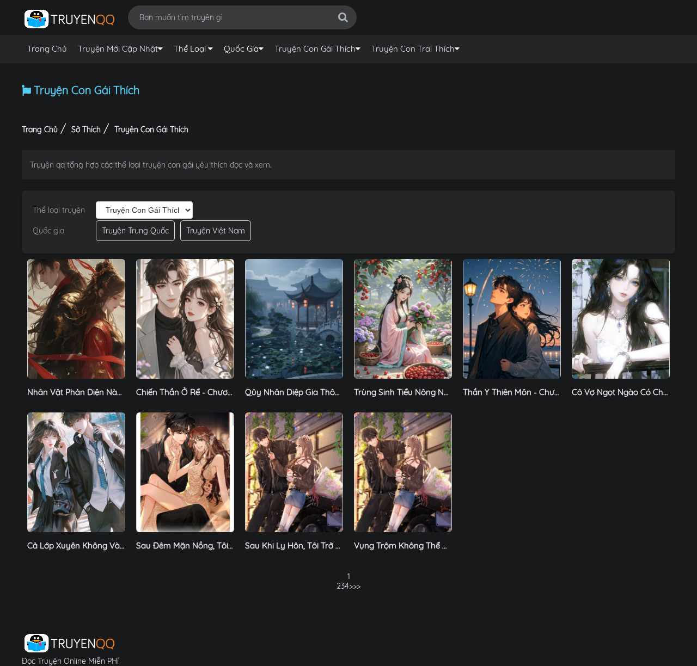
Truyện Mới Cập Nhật (118, 49)
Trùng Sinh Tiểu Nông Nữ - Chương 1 (422, 392)
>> (353, 586)
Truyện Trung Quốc (135, 231)
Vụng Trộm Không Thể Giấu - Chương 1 (428, 545)
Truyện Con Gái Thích (315, 49)
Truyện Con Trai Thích (413, 49)
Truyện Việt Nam (215, 231)
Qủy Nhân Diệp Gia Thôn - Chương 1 (313, 392)
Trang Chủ (47, 49)
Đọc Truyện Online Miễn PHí (70, 661)
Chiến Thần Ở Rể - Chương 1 (189, 392)
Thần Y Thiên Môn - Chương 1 (518, 392)
